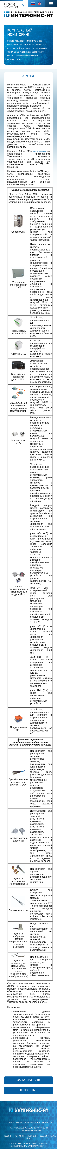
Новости (7, 1136)
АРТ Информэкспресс (37, 1146)
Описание (28, 76)
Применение (28, 1090)
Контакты (19, 1136)
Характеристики (28, 1080)
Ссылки (43, 1136)
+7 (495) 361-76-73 (11, 6)
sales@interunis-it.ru (32, 1131)
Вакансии (31, 1136)
